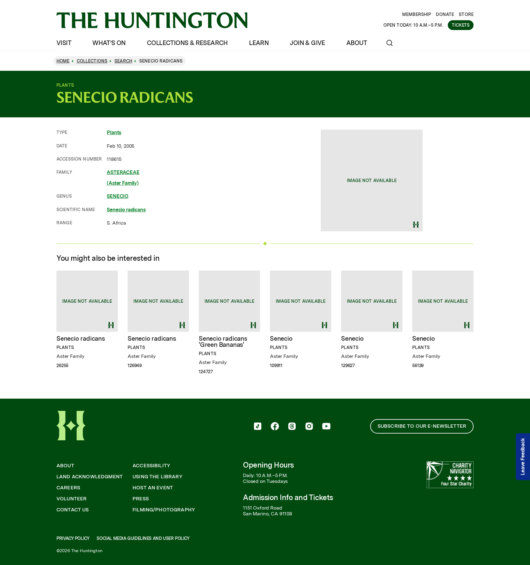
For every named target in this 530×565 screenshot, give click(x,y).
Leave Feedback (523, 457)
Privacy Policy (72, 538)
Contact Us (72, 509)
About (356, 43)
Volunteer (71, 498)
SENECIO (118, 196)
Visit (63, 43)
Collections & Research (187, 43)
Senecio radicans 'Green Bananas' (223, 341)
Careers (68, 487)
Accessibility (151, 465)
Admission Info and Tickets (288, 497)
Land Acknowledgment (89, 476)
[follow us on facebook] (275, 426)
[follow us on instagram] (309, 426)
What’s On (109, 43)
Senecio (281, 338)
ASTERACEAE (123, 172)
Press (140, 498)
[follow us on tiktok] (258, 426)
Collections (92, 61)
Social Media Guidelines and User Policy (143, 538)
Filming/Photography (163, 509)
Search (123, 61)
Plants (114, 132)
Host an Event (152, 487)
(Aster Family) (123, 183)
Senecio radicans (126, 210)
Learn (259, 43)
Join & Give (307, 43)
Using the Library (157, 476)
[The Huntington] (152, 20)
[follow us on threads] (292, 426)
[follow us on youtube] (326, 426)
